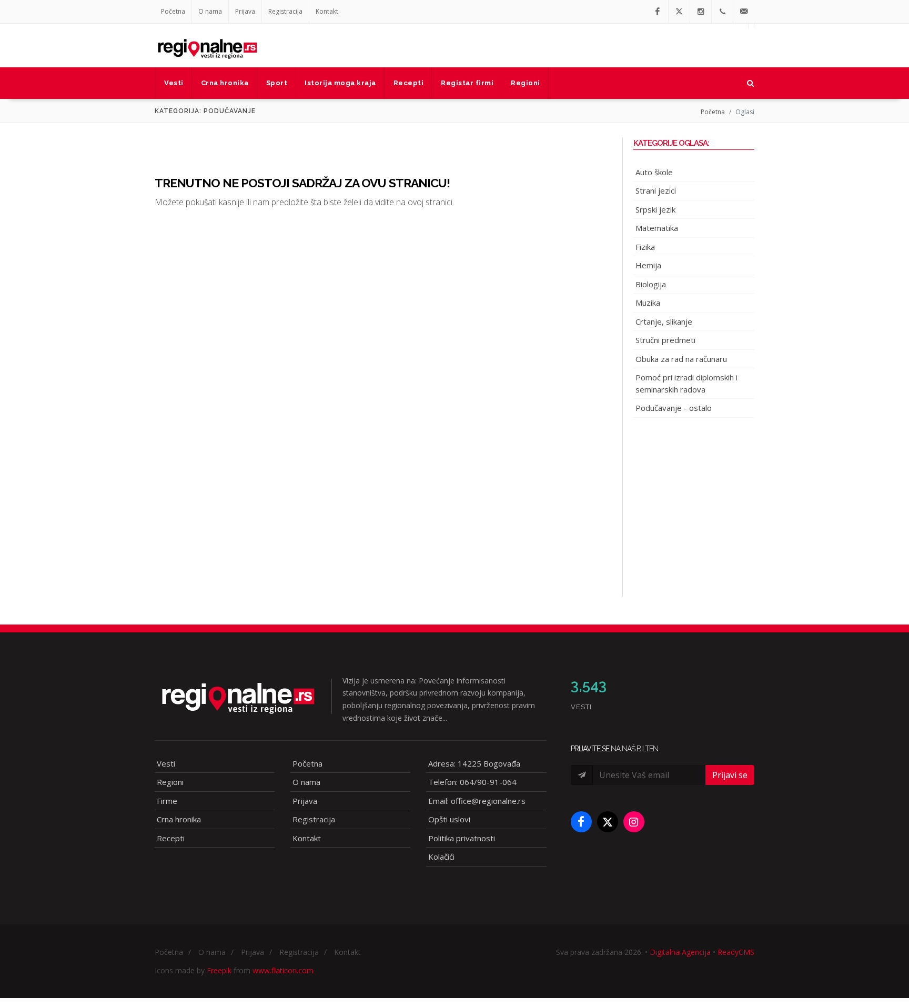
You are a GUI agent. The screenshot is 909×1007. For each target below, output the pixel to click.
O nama (210, 11)
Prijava (245, 11)
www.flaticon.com (283, 970)
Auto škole (654, 172)
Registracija (285, 11)
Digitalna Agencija (680, 952)
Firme (167, 800)
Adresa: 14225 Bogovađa (474, 763)
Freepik (219, 970)
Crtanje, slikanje (663, 321)
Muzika (647, 302)
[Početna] (207, 45)
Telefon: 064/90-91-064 (472, 782)
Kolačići (441, 856)
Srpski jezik (655, 209)
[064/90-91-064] (722, 11)
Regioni (170, 782)
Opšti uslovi (449, 819)
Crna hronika (179, 819)
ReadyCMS (736, 952)
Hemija (648, 265)
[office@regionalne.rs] (743, 11)
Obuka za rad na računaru (681, 359)
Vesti (166, 763)
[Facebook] (657, 11)
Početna (173, 11)
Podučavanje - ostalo (673, 407)
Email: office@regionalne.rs (477, 800)
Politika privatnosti (461, 838)
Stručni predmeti (665, 340)
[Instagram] (700, 11)
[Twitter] (679, 11)
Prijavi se (730, 775)
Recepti (171, 838)
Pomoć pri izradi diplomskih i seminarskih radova (686, 383)
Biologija (650, 284)
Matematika (656, 228)
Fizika (645, 246)
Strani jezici (655, 190)
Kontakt (327, 11)
